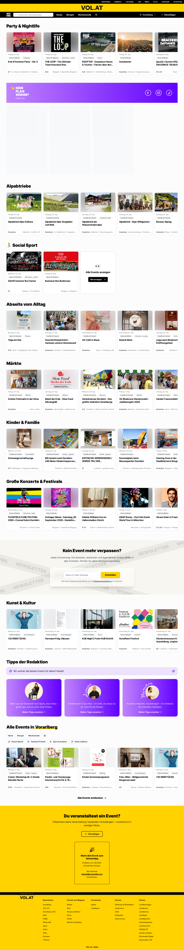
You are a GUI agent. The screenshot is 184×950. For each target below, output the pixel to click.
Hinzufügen (170, 15)
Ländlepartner (144, 919)
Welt (44, 915)
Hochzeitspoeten (145, 922)
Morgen (70, 15)
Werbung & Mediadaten (124, 905)
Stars (45, 933)
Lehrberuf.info (144, 926)
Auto (155, 2)
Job (139, 2)
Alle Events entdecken (90, 798)
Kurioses (46, 936)
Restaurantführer (73, 912)
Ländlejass (95, 908)
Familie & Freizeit (38, 742)
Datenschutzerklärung (103, 581)
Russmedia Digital (146, 936)
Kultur (45, 929)
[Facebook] (148, 92)
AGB (117, 912)
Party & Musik (17, 742)
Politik (45, 919)
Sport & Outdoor (60, 742)
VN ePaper (177, 2)
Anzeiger (165, 2)
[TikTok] (169, 92)
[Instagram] (158, 92)
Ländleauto (143, 908)
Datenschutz (120, 919)
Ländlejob (143, 915)
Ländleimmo (144, 912)
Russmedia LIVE (145, 940)
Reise (69, 915)
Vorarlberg (148, 15)
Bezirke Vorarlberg (74, 922)
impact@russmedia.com (92, 874)
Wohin (69, 919)
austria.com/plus (145, 933)
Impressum (119, 908)
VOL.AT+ (46, 908)
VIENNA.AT (143, 929)
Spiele (93, 905)
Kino (68, 908)
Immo (147, 2)
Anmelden (110, 575)
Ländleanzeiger (145, 905)
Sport (45, 926)
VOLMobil (130, 2)
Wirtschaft (47, 922)
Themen (46, 940)
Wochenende (84, 15)
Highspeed (106, 2)
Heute (59, 15)
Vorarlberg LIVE (49, 912)
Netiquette (119, 915)
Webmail (118, 2)
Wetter (69, 905)
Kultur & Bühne (81, 742)
